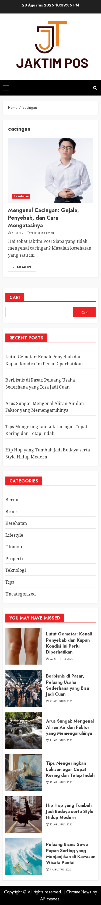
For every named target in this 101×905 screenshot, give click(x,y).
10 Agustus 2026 (61, 824)
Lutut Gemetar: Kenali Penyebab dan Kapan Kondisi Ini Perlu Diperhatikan (69, 643)
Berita (11, 500)
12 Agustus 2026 (61, 782)
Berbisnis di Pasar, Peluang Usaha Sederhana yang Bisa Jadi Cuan (67, 685)
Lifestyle (14, 535)
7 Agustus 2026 (60, 870)
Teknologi (15, 570)
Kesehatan (21, 196)
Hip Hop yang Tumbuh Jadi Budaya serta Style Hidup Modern (69, 811)
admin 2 (17, 233)
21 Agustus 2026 (61, 701)
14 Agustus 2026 (61, 740)
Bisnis (11, 512)
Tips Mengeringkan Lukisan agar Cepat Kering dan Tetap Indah (46, 430)
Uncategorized (20, 594)
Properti (14, 559)
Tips (9, 582)
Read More (22, 267)
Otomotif (14, 547)
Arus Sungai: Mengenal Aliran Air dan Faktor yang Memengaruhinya (70, 727)
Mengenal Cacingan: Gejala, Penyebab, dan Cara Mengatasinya (43, 217)
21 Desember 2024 (42, 233)
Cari (14, 297)
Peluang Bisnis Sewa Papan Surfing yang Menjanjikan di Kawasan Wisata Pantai (70, 853)
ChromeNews (78, 892)
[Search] (95, 88)
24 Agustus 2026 (61, 659)
